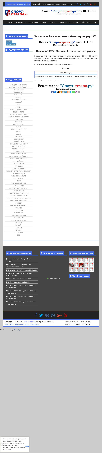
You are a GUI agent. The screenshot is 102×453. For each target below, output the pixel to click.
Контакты (86, 324)
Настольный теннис (18, 159)
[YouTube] (65, 315)
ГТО (18, 235)
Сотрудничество (71, 321)
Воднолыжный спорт (19, 114)
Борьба (18, 107)
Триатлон (19, 210)
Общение (85, 22)
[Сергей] (86, 269)
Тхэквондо (18, 213)
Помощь (68, 324)
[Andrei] (91, 265)
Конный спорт (19, 141)
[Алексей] (91, 269)
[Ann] (76, 260)
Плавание (19, 166)
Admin (10, 279)
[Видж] (81, 269)
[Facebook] (36, 315)
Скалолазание (18, 191)
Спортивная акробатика (18, 196)
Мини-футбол (18, 151)
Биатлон (18, 97)
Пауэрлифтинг (18, 164)
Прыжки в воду (19, 173)
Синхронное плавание (18, 188)
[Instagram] (52, 315)
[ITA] (76, 265)
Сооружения (63, 22)
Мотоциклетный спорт (18, 156)
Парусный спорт (18, 161)
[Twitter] (41, 315)
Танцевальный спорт (18, 205)
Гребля (18, 132)
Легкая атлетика (18, 146)
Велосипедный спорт (19, 109)
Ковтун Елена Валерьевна (28, 270)
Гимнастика (18, 124)
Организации (33, 22)
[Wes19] (71, 265)
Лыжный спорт (18, 149)
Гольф (18, 127)
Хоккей (18, 225)
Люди (44, 22)
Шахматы (18, 228)
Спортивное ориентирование (18, 198)
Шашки (19, 230)
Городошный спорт (19, 129)
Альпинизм (18, 90)
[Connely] (81, 260)
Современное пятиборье (19, 193)
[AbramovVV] (76, 269)
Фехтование (19, 218)
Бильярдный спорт (18, 100)
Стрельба (18, 203)
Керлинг (18, 137)
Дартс (18, 134)
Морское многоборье (18, 154)
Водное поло (18, 112)
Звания (52, 22)
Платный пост (85, 321)
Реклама (77, 324)
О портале (20, 22)
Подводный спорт (18, 168)
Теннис (19, 208)
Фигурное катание (18, 220)
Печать (75, 22)
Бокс (19, 105)
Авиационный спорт (18, 85)
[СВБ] (71, 269)
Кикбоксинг (19, 139)
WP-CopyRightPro (18, 330)
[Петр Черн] (71, 260)
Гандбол (18, 122)
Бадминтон (19, 92)
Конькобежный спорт (19, 144)
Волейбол (19, 119)
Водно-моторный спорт (19, 117)
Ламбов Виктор (25, 279)
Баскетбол (18, 95)
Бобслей (18, 102)
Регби (18, 181)
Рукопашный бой (19, 183)
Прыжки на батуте (18, 176)
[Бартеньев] (86, 265)
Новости (9, 22)
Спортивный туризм (18, 200)
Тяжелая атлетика (18, 215)
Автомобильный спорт (18, 87)
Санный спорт (19, 186)
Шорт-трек (18, 232)
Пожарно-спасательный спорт (18, 171)
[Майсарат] (81, 265)
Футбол (19, 223)
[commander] (91, 260)
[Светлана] (86, 260)
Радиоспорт (19, 178)
